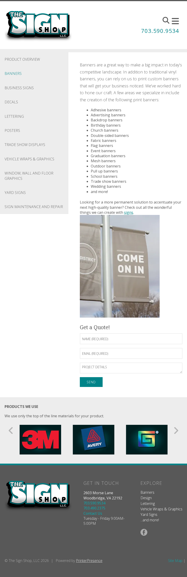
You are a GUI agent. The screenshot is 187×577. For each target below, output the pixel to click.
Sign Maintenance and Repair (34, 206)
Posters (12, 130)
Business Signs (19, 87)
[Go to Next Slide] (176, 430)
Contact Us (92, 513)
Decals (11, 101)
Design (146, 497)
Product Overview (22, 59)
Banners (13, 73)
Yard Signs (15, 192)
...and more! (149, 519)
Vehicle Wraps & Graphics (29, 159)
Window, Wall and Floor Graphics (29, 176)
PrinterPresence (89, 560)
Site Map (175, 560)
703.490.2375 (94, 508)
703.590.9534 (160, 30)
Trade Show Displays (25, 144)
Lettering (14, 116)
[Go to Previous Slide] (11, 430)
